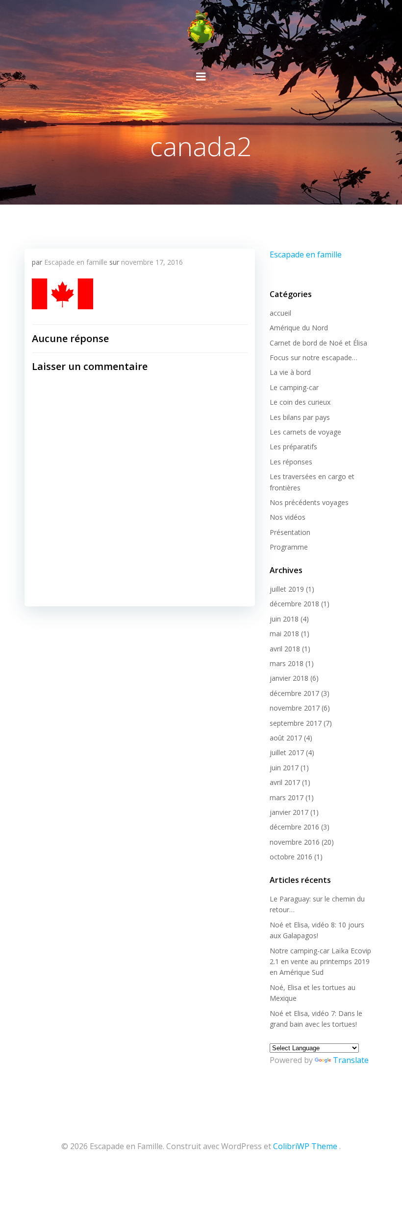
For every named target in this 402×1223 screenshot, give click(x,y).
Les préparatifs (293, 446)
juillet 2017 (287, 752)
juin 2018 (284, 618)
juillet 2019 (287, 589)
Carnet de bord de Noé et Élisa (318, 342)
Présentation (290, 532)
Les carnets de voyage (305, 432)
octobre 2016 (291, 856)
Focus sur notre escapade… (313, 357)
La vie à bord (290, 372)
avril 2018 (285, 648)
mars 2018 (286, 663)
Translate (351, 1060)
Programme (289, 547)
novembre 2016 (295, 842)
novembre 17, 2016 (152, 262)
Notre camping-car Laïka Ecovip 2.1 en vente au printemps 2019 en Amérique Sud (320, 961)
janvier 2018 (289, 678)
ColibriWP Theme (305, 1146)
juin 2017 (284, 767)
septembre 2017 (296, 723)
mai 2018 (284, 633)
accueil (280, 313)
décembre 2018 (294, 603)
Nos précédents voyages (309, 502)
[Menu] (201, 77)
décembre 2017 (294, 693)
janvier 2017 (289, 812)
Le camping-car (294, 387)
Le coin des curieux (300, 402)
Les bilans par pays (300, 417)
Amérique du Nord (299, 327)
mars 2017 (286, 797)
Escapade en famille (75, 262)
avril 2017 (285, 782)
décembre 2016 (294, 826)
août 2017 (286, 737)
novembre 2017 (295, 708)
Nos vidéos (287, 517)
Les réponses (291, 461)
